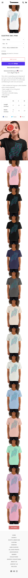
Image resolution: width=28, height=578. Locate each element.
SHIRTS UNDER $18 (14, 540)
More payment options (13, 67)
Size (4, 43)
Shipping (4, 53)
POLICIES (14, 566)
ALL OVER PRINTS (14, 549)
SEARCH (14, 537)
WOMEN (14, 554)
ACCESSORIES (14, 552)
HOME (14, 535)
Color (4, 39)
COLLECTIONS (14, 557)
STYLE (4, 47)
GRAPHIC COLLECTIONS (14, 559)
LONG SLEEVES (14, 547)
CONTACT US (14, 564)
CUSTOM (14, 542)
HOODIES (14, 545)
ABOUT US (14, 561)
